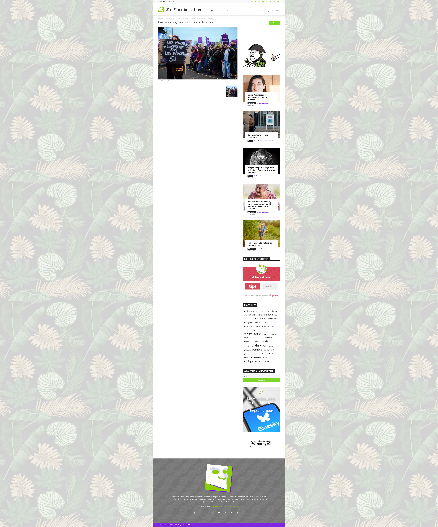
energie (246, 330)
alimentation (271, 311)
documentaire (248, 326)
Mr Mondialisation (263, 103)
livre (251, 342)
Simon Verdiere (262, 249)
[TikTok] (267, 1)
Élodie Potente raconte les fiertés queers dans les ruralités (260, 97)
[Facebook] (248, 1)
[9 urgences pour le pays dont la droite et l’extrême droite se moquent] (261, 161)
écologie (248, 361)
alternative (257, 315)
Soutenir (258, 11)
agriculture (249, 311)
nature (271, 346)
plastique (247, 350)
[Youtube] (278, 1)
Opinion (236, 11)
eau (273, 326)
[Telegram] (263, 1)
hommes (260, 338)
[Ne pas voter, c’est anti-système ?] (261, 124)
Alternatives (226, 11)
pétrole (246, 354)
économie (267, 361)
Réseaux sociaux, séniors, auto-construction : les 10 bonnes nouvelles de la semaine (259, 205)
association (248, 319)
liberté (246, 342)
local (256, 341)
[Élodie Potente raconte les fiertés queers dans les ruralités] (261, 88)
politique (257, 349)
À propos (268, 11)
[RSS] (259, 1)
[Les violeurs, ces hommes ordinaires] (197, 79)
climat (258, 322)
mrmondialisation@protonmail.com (225, 506)
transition (257, 358)
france (253, 337)
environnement (253, 333)
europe (267, 334)
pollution (268, 349)
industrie (268, 337)
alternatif (247, 315)
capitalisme (272, 319)
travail (265, 357)
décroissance (266, 326)
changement (249, 322)
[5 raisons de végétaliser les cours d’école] (261, 233)
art (275, 315)
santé (270, 353)
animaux (268, 314)
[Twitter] (270, 1)
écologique (258, 361)
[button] (277, 11)
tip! (252, 286)
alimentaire (260, 311)
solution (248, 357)
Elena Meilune (259, 141)
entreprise (254, 330)
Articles (250, 141)
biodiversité (260, 318)
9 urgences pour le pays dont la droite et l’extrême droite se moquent (261, 170)
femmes (273, 334)
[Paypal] (255, 1)
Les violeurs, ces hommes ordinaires (176, 19)
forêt (246, 338)
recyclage (254, 354)
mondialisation (255, 345)
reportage (261, 354)
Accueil (160, 19)
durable (257, 326)
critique (265, 323)
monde (264, 341)
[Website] (274, 1)
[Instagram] (252, 1)
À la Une (214, 11)
